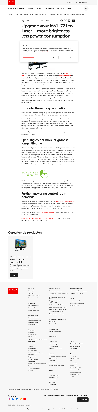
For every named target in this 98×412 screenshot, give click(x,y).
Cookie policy (45, 52)
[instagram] (9, 399)
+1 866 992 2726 (51, 389)
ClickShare (31, 288)
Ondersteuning (49, 8)
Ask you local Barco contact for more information (38, 218)
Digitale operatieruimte (76, 288)
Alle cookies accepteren (67, 57)
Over (71, 353)
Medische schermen (54, 288)
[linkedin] (69, 21)
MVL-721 (67, 73)
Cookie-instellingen (28, 57)
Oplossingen (31, 341)
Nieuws (30, 8)
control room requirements (65, 201)
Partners (69, 8)
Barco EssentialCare (49, 212)
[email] (73, 21)
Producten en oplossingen (16, 8)
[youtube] (24, 399)
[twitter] (65, 21)
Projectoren (31, 303)
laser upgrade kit (65, 76)
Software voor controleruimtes (57, 319)
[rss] (21, 399)
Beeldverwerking (53, 329)
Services (72, 298)
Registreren (83, 400)
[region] (49, 51)
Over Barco (60, 8)
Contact (38, 8)
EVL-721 (24, 76)
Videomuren (31, 330)
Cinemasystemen (33, 315)
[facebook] (61, 21)
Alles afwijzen (52, 57)
